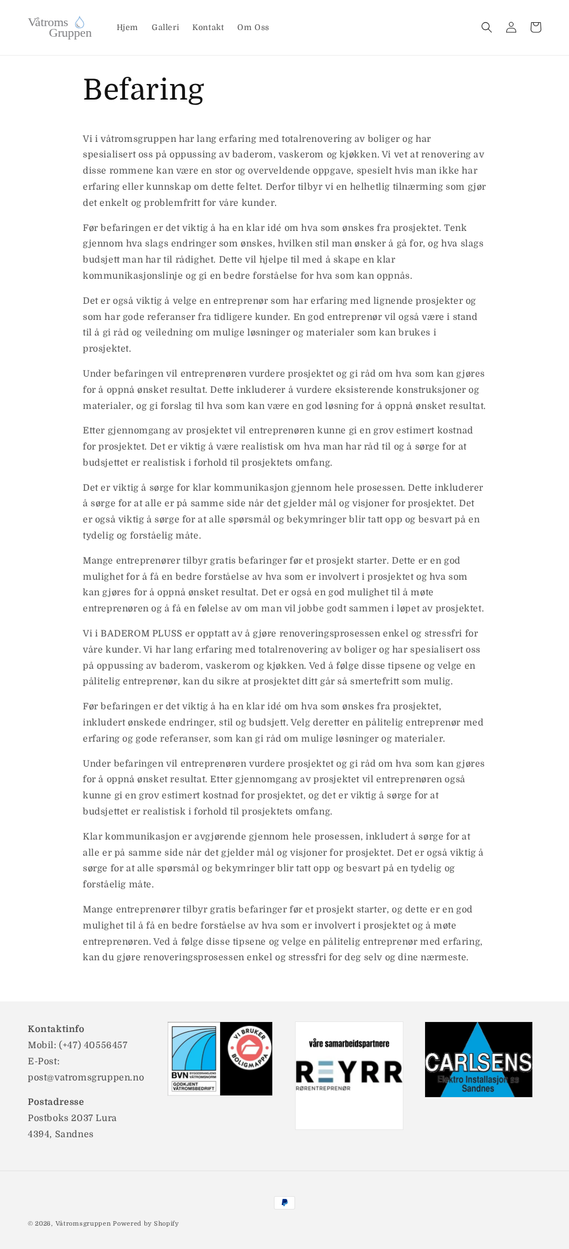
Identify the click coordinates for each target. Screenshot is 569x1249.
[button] (487, 27)
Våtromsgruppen (84, 1223)
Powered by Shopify (146, 1223)
